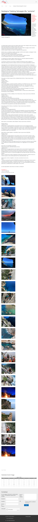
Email (2, 501)
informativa (27, 502)
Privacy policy (28, 516)
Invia (26, 505)
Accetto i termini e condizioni (30, 502)
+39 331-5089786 (5, 171)
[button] (36, 2)
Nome (3, 498)
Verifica (3, 508)
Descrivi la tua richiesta (21, 495)
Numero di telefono (2, 505)
